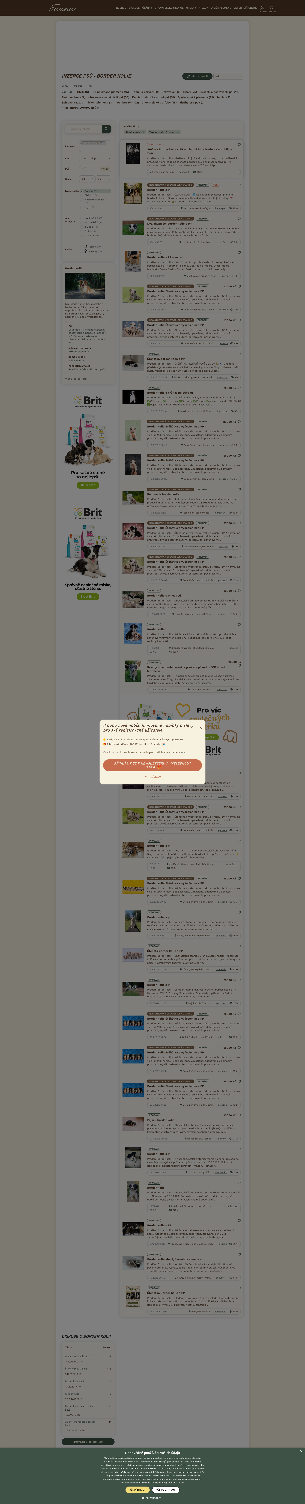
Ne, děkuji (152, 777)
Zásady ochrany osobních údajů (167, 1482)
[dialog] (152, 1476)
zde (183, 752)
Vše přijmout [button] (138, 1489)
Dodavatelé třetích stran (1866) (155, 1468)
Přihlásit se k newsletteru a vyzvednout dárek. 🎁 (152, 765)
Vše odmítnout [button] (165, 1489)
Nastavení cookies (140, 1482)
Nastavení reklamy (162, 1478)
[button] (152, 1498)
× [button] (301, 1451)
